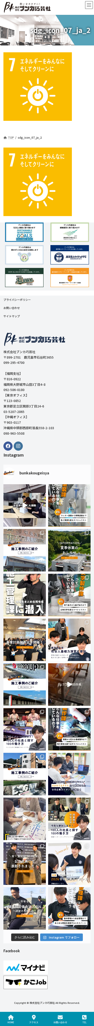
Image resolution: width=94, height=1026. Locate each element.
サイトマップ (11, 316)
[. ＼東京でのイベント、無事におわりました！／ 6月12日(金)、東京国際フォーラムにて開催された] (24, 729)
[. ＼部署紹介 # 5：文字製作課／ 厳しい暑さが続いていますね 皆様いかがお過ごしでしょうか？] (69, 595)
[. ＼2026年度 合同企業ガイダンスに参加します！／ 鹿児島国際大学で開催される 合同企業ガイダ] (69, 863)
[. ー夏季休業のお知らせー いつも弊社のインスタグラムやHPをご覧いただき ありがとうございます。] (69, 550)
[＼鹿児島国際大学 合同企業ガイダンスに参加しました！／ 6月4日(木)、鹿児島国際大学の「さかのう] (69, 774)
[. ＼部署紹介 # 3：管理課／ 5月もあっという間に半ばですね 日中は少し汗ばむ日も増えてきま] (69, 908)
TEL (84, 1022)
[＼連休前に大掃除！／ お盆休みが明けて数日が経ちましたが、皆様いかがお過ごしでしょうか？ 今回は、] (24, 505)
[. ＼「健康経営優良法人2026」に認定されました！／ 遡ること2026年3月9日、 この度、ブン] (24, 908)
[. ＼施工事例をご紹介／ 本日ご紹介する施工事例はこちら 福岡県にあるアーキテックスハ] (24, 774)
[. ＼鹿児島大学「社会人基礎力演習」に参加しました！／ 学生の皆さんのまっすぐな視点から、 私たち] (69, 640)
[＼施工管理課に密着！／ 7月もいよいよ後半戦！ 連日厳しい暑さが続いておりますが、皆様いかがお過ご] (24, 595)
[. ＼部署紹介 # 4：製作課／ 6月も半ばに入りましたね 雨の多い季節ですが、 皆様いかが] (69, 729)
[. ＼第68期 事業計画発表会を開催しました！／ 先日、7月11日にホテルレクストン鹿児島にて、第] (24, 640)
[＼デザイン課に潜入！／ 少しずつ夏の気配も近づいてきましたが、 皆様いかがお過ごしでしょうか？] (24, 819)
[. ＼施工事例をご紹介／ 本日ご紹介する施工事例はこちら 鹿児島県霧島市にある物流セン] (24, 684)
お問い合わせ (11, 308)
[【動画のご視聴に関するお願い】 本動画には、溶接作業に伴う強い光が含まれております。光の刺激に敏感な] (69, 684)
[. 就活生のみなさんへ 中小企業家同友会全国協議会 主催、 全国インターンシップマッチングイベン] (69, 819)
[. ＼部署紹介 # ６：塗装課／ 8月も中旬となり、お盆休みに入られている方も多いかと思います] (69, 505)
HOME (11, 1022)
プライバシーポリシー (17, 299)
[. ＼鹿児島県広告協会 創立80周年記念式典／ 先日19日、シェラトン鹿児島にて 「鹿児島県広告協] (24, 863)
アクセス (33, 1022)
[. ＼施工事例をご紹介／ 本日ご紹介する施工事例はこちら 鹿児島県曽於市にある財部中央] (24, 550)
